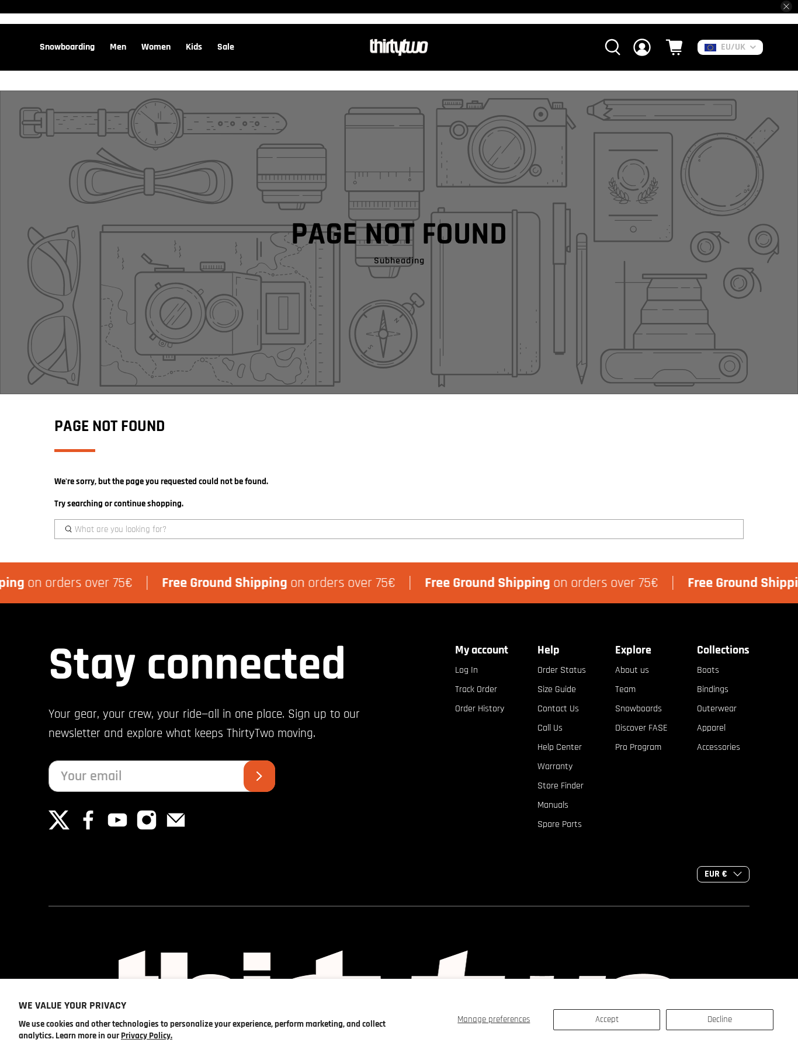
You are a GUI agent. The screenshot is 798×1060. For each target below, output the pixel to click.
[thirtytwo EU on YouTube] (117, 827)
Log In (466, 670)
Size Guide (556, 689)
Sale (225, 47)
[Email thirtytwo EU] (175, 827)
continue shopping (148, 503)
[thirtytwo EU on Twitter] (59, 827)
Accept (607, 1019)
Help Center (559, 747)
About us (632, 670)
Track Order (476, 689)
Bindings (712, 689)
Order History (479, 709)
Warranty (555, 766)
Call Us (550, 728)
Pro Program (638, 747)
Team (625, 689)
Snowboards (638, 709)
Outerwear (717, 709)
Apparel (711, 728)
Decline (719, 1019)
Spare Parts (559, 824)
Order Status (561, 670)
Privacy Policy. (146, 1035)
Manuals (552, 805)
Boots (708, 670)
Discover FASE (641, 728)
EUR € (716, 874)
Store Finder (560, 786)
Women (156, 47)
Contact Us (558, 709)
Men (118, 47)
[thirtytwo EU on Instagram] (146, 827)
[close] (786, 6)
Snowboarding (67, 47)
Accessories (718, 747)
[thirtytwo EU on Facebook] (88, 827)
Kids (194, 47)
